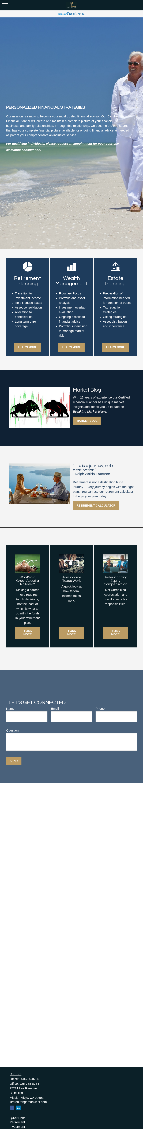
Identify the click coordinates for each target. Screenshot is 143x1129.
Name (10, 708)
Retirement (17, 1122)
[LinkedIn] (18, 1108)
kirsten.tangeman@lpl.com (28, 1102)
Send (14, 760)
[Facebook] (12, 1108)
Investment (17, 1126)
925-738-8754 (29, 1083)
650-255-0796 (29, 1079)
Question (12, 730)
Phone (100, 708)
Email (55, 708)
